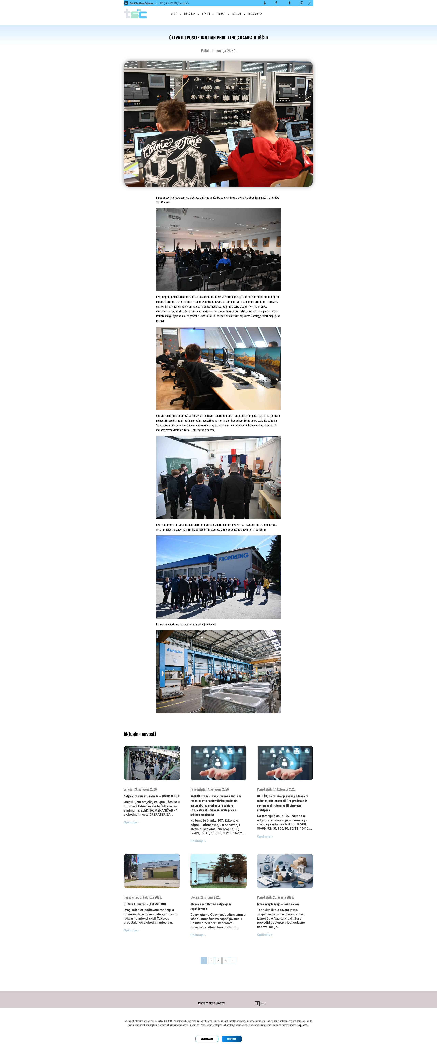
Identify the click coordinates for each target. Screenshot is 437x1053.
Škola (272, 3)
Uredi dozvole (207, 1039)
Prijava (260, 3)
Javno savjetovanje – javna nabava (278, 904)
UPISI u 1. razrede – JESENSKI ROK (145, 904)
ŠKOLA (174, 14)
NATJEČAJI (236, 14)
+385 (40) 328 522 (167, 3)
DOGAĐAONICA (255, 14)
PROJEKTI (221, 14)
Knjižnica (284, 3)
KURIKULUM (189, 14)
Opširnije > (131, 822)
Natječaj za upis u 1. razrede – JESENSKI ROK (151, 796)
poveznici (304, 1025)
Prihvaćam (231, 1039)
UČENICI (206, 14)
